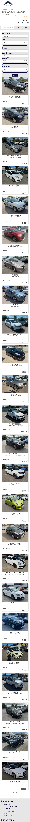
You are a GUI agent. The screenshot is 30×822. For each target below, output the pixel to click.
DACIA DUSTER (15, 396)
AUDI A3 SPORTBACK (15, 783)
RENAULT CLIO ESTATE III (15, 157)
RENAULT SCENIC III (15, 98)
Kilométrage (6, 68)
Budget (5, 59)
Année (4, 41)
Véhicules (7, 806)
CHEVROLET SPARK (15, 515)
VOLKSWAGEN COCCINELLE (15, 574)
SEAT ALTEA (15, 604)
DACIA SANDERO (15, 247)
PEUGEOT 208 (15, 276)
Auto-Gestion (8, 817)
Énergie (4, 49)
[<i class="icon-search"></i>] (12, 29)
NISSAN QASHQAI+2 (15, 455)
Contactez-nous (9, 810)
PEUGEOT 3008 (15, 723)
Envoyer (15, 76)
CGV (5, 815)
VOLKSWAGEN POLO (15, 217)
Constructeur (6, 35)
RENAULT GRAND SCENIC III (15, 336)
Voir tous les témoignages (21, 17)
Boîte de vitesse (7, 54)
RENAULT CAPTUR (15, 634)
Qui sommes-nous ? (10, 808)
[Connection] (18, 29)
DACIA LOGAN (15, 127)
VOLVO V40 (15, 306)
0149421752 (24, 22)
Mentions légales (9, 813)
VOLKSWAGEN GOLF (15, 425)
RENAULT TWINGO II (15, 187)
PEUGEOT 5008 (15, 544)
